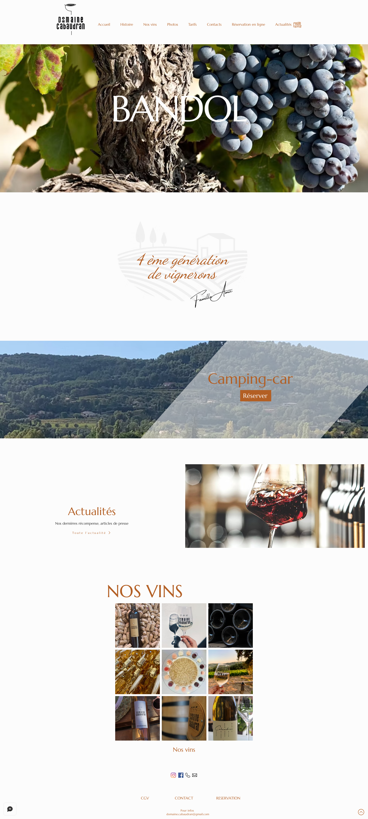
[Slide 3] (181, 188)
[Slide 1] (176, 188)
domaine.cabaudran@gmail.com (187, 814)
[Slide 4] (184, 188)
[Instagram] (173, 775)
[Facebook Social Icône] (180, 775)
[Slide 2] (179, 188)
